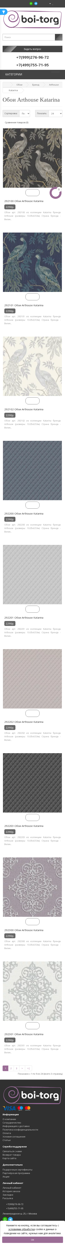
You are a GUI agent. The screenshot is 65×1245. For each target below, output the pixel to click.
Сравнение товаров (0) (16, 122)
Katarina (13, 90)
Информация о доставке (16, 1126)
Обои (19, 84)
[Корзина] (56, 3)
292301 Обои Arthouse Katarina (23, 1034)
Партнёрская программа (16, 1173)
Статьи (7, 1140)
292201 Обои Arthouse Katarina (23, 617)
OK (32, 1239)
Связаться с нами (12, 1151)
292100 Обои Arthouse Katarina (23, 201)
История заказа (11, 1191)
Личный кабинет (12, 1187)
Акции (6, 1176)
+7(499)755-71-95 (14, 1208)
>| (28, 1068)
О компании (9, 1119)
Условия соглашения (14, 1136)
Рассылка (8, 1198)
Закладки (8, 1194)
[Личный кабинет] (48, 3)
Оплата (7, 1133)
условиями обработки (21, 1229)
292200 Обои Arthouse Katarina (23, 513)
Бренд (35, 84)
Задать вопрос (32, 49)
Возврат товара (12, 1154)
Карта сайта (9, 1158)
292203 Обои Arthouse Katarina (23, 826)
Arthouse (54, 84)
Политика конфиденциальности (20, 1129)
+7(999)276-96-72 (14, 1204)
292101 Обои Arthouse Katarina (23, 305)
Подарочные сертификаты (17, 1169)
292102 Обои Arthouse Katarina (23, 409)
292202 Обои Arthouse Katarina (23, 722)
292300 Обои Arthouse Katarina (23, 930)
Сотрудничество (12, 1122)
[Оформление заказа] (60, 3)
